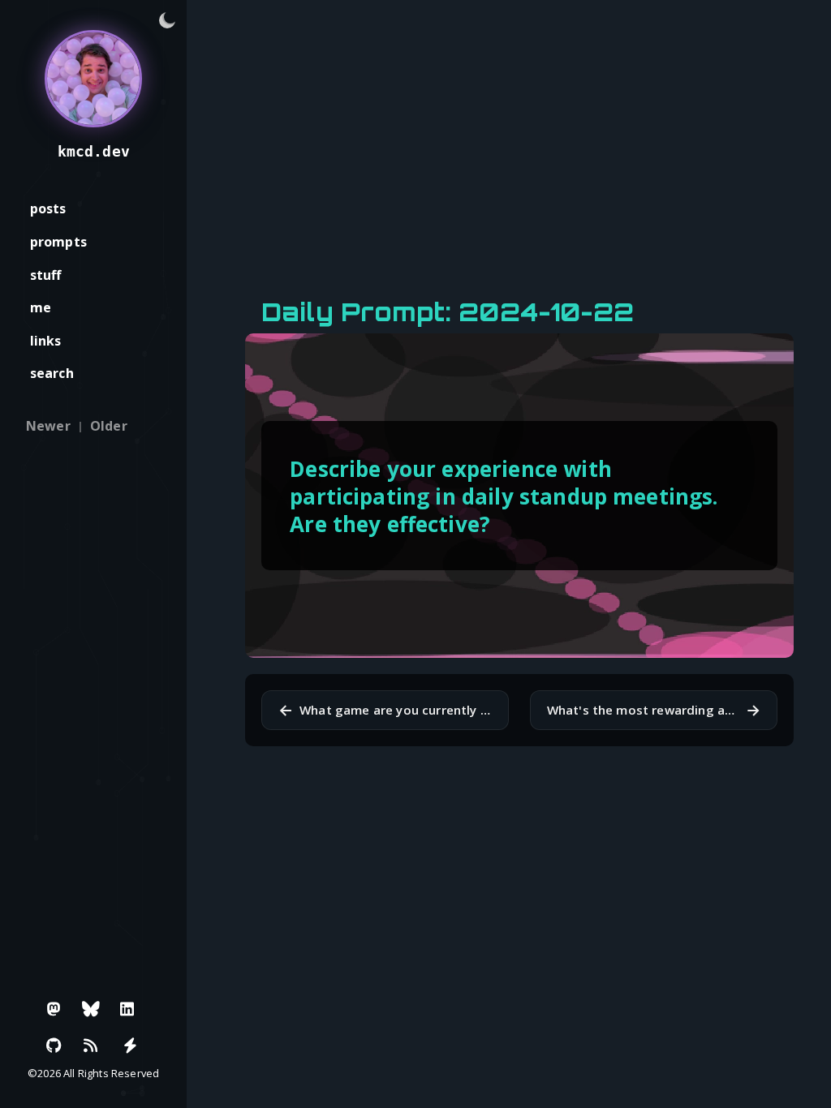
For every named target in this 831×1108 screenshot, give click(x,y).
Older (108, 426)
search (52, 373)
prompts (58, 242)
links (46, 341)
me (40, 307)
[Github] (54, 1045)
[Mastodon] (54, 1009)
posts (48, 208)
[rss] (91, 1045)
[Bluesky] (91, 1009)
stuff (46, 275)
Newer (48, 426)
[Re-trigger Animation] (130, 1045)
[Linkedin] (127, 1009)
